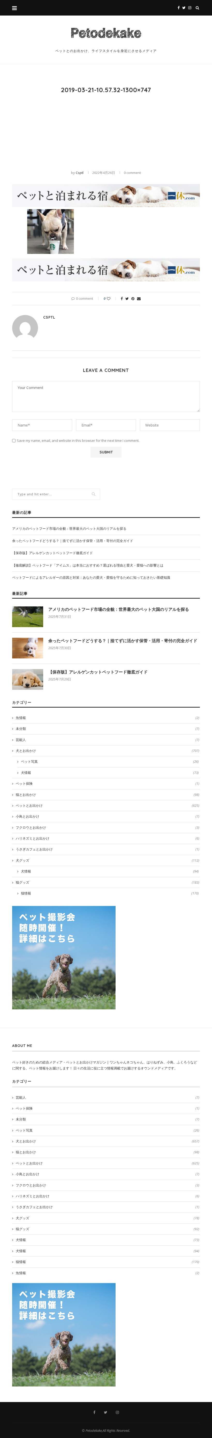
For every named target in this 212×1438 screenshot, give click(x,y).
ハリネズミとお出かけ (107, 838)
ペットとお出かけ (107, 805)
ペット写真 (110, 761)
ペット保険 (107, 783)
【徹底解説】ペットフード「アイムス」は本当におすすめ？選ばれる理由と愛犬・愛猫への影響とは (87, 565)
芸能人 (107, 739)
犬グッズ (107, 860)
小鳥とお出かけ (107, 816)
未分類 (107, 728)
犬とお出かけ (107, 750)
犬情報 (110, 772)
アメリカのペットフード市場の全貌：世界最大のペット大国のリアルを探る (69, 528)
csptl (80, 172)
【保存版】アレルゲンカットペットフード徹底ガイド (52, 553)
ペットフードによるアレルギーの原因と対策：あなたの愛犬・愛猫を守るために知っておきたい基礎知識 (91, 577)
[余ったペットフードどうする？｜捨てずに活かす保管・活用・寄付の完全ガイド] (27, 648)
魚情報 (107, 717)
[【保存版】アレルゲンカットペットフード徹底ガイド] (27, 679)
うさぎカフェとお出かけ (107, 849)
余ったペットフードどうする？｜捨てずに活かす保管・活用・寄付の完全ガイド (72, 540)
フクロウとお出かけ (107, 827)
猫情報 (110, 893)
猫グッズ (107, 882)
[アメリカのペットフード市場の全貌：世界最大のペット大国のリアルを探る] (27, 616)
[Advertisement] (106, 131)
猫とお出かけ (107, 794)
